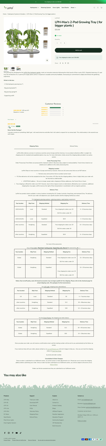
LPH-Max (6, 400)
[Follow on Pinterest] (13, 433)
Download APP (34, 402)
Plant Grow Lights (9, 420)
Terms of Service (32, 440)
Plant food (41, 248)
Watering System (46, 7)
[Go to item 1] (6, 69)
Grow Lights (56, 7)
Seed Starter (65, 7)
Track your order (34, 400)
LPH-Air (6, 405)
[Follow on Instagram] (9, 433)
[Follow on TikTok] (21, 433)
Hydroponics (33, 7)
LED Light (46, 287)
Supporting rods (57, 248)
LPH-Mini (6, 411)
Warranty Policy (34, 411)
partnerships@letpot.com (93, 407)
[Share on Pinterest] (65, 63)
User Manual (33, 405)
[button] (45, 107)
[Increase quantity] (64, 43)
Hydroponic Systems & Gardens (16, 14)
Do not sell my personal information (46, 440)
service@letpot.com (53, 349)
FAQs (31, 408)
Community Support (58, 420)
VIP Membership (57, 423)
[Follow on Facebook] (5, 433)
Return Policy (54, 364)
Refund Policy (33, 417)
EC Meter (6, 414)
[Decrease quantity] (57, 43)
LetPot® (57, 18)
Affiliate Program (57, 411)
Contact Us (55, 402)
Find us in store (82, 421)
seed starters (65, 199)
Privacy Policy (7, 440)
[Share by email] (68, 63)
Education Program (57, 417)
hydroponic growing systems (42, 199)
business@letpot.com (89, 403)
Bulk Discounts (56, 426)
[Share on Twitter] (63, 63)
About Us (55, 400)
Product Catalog (56, 405)
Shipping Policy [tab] (34, 146)
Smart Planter (47, 318)
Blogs (54, 408)
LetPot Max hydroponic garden (32, 72)
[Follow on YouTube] (17, 433)
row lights (34, 248)
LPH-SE (6, 402)
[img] (11, 124)
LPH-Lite (6, 408)
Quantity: (57, 39)
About (72, 7)
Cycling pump (48, 248)
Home (4, 14)
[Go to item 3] (18, 69)
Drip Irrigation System (10, 423)
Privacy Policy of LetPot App (19, 440)
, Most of (65, 248)
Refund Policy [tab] (74, 146)
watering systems (56, 199)
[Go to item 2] (12, 69)
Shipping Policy (34, 414)
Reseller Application (58, 414)
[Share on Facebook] (60, 63)
